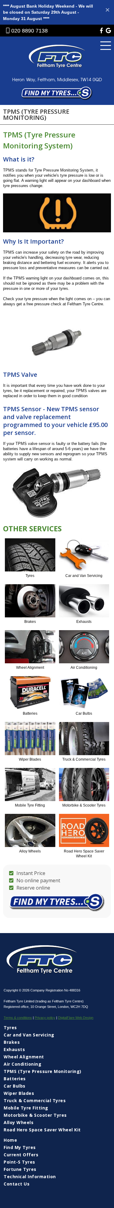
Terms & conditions (18, 1017)
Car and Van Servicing (29, 1035)
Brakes (12, 1042)
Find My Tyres (20, 1147)
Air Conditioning (22, 1064)
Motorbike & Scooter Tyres (35, 1115)
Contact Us (16, 1184)
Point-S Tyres (19, 1162)
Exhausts (14, 1049)
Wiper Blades (19, 1093)
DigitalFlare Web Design (75, 1017)
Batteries (15, 1078)
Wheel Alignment (24, 1057)
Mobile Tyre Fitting (26, 1108)
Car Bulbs (15, 1086)
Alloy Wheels (18, 1122)
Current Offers (21, 1155)
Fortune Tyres (20, 1169)
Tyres (10, 1027)
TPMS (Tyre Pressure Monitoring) (42, 1071)
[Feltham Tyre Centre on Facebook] (101, 31)
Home (10, 1140)
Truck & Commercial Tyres (35, 1100)
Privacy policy (45, 1017)
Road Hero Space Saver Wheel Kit (42, 1130)
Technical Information (30, 1176)
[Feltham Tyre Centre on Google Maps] (108, 31)
